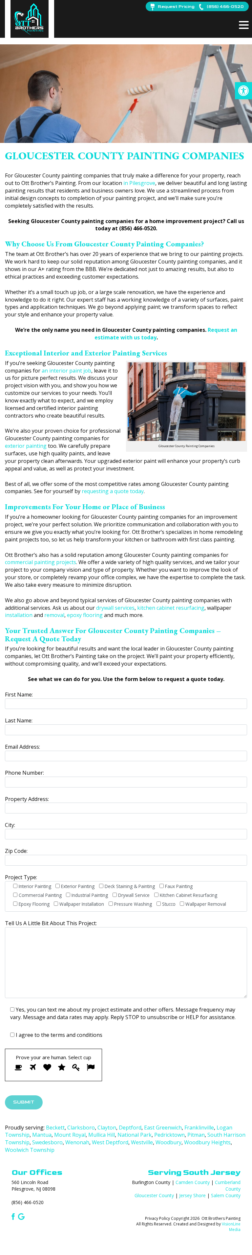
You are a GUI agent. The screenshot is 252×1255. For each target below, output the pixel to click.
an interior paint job (66, 370)
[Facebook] (12, 1216)
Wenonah (77, 1142)
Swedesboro (47, 1142)
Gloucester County (154, 1195)
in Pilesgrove (139, 183)
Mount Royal (70, 1134)
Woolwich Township (29, 1149)
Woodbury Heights (207, 1142)
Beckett (55, 1127)
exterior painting (26, 445)
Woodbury (168, 1142)
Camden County (193, 1182)
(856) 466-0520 (27, 1202)
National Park (134, 1134)
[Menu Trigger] (244, 25)
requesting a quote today (113, 491)
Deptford (130, 1127)
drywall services (115, 607)
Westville (142, 1142)
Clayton (106, 1127)
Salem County (226, 1195)
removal (54, 615)
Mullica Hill (101, 1134)
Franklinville (199, 1127)
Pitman (196, 1134)
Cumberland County (228, 1185)
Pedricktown (169, 1134)
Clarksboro (81, 1127)
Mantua (42, 1134)
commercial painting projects (40, 562)
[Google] (21, 1216)
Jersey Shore (192, 1195)
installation (18, 615)
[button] (243, 90)
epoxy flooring (85, 615)
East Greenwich (163, 1127)
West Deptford (110, 1142)
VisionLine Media (231, 1226)
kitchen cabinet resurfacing (170, 607)
